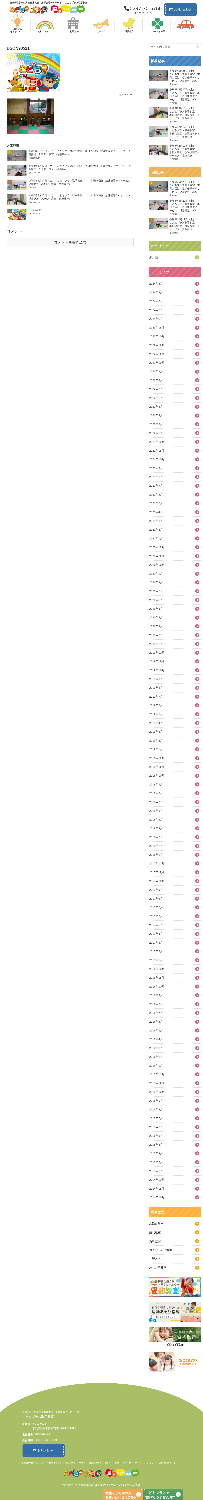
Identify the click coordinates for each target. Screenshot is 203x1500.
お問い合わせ (182, 9)
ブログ (82, 1463)
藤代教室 (155, 1232)
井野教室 (155, 1258)
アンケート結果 (112, 1463)
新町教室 (155, 1241)
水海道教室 (156, 1223)
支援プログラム (54, 1463)
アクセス (127, 1463)
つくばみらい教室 (160, 1250)
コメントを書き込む (70, 242)
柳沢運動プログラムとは (32, 1463)
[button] (197, 47)
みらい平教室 (157, 1267)
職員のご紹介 (95, 1463)
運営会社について (167, 1463)
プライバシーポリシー (145, 1463)
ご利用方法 (70, 1463)
